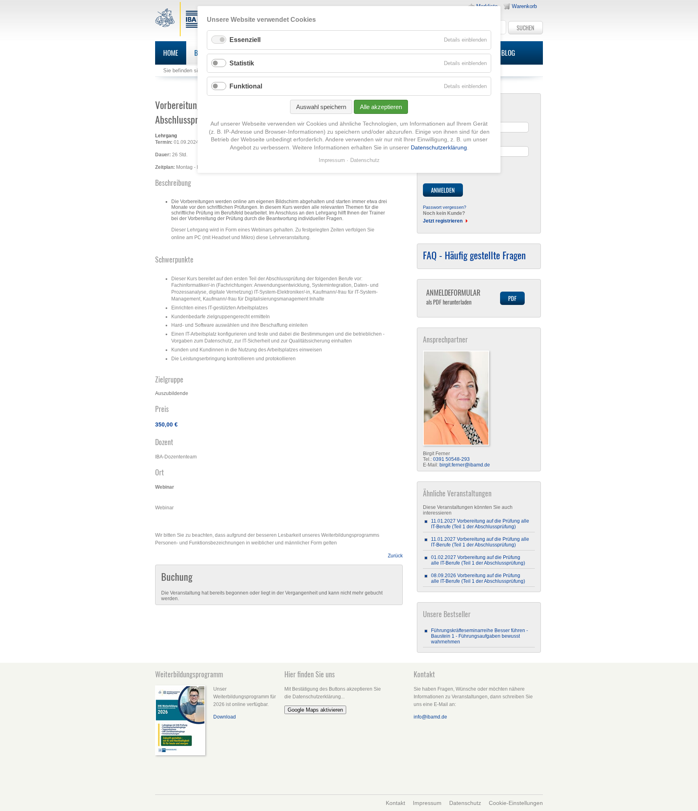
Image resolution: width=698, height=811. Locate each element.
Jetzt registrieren (443, 221)
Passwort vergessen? (444, 207)
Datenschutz (465, 803)
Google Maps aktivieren (315, 710)
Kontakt (395, 803)
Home (170, 53)
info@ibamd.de (430, 717)
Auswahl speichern (321, 106)
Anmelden (443, 190)
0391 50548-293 (451, 459)
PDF (512, 298)
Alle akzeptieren (381, 106)
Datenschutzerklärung (439, 147)
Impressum (427, 803)
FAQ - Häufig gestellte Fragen (474, 255)
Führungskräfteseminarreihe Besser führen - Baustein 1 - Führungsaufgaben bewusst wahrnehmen (479, 636)
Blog (508, 53)
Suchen (525, 27)
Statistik (241, 63)
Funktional (245, 86)
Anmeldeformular (453, 296)
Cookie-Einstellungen (516, 803)
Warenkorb (524, 6)
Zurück (395, 556)
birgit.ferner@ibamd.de (464, 465)
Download (224, 717)
